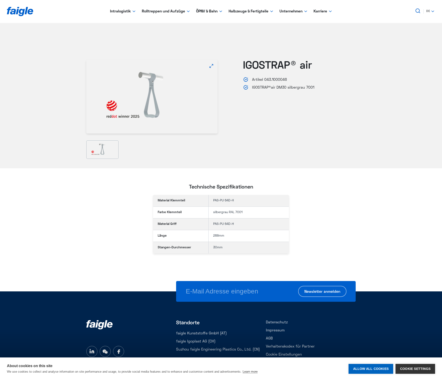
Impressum (275, 330)
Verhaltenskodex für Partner (290, 346)
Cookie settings (415, 369)
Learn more (250, 371)
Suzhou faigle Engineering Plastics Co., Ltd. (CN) (218, 349)
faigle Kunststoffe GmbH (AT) (201, 333)
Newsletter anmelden (322, 291)
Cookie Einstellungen (284, 354)
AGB (269, 338)
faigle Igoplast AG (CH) (195, 341)
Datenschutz (277, 322)
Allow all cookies (371, 369)
